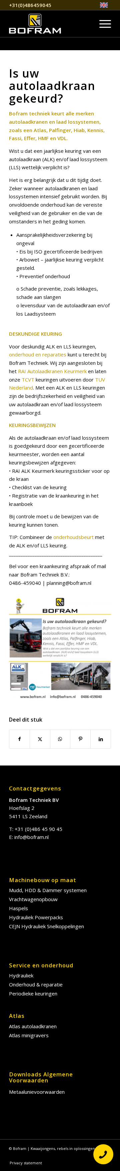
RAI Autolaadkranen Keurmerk (52, 371)
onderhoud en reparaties (37, 354)
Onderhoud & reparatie (36, 984)
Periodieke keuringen (33, 993)
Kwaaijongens (43, 1148)
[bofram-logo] (50, 23)
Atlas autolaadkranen (33, 1026)
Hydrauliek (21, 975)
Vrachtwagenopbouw (33, 899)
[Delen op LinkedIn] (101, 739)
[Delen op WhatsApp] (60, 739)
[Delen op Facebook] (19, 739)
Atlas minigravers (29, 1035)
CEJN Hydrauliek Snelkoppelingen (46, 926)
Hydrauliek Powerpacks (36, 917)
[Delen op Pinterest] (80, 739)
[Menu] (102, 23)
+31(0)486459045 (30, 5)
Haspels (18, 908)
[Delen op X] (40, 739)
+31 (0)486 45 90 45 (38, 829)
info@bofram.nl (31, 837)
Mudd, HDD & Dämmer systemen (48, 890)
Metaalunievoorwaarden (37, 1091)
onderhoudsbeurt (73, 537)
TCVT (28, 379)
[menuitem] (104, 5)
